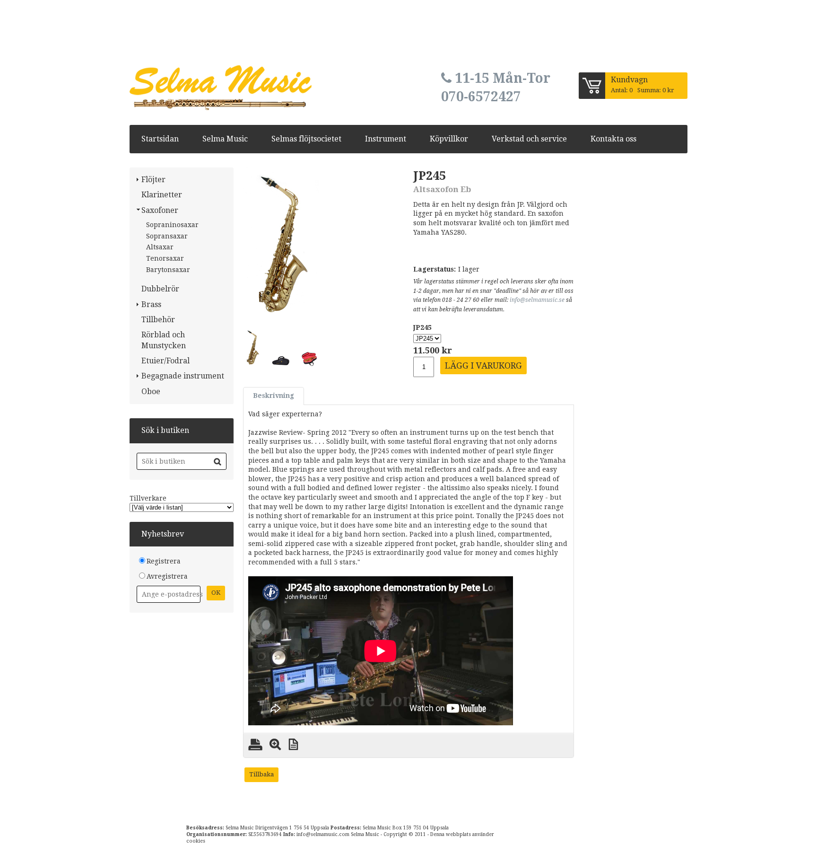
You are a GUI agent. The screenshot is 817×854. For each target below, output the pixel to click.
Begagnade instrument (182, 375)
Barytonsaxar (168, 269)
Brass (151, 304)
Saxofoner (159, 210)
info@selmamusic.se (537, 300)
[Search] (217, 462)
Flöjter (153, 179)
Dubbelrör (160, 288)
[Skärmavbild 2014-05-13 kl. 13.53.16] (281, 243)
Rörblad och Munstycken (163, 340)
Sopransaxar (167, 236)
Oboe (150, 391)
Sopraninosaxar (172, 225)
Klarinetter (161, 194)
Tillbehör (158, 319)
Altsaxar (160, 247)
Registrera (164, 561)
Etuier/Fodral (165, 360)
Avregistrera (167, 576)
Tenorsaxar (165, 258)
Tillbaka (261, 774)
